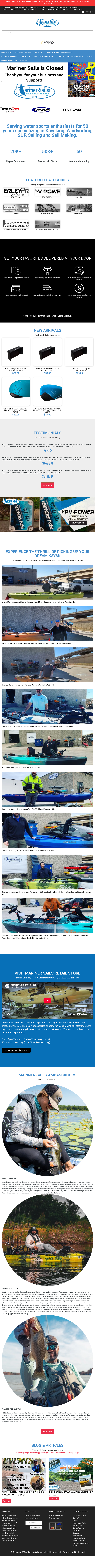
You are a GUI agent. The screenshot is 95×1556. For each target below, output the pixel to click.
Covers (61, 56)
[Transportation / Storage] (47, 224)
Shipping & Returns (79, 1540)
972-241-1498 (7, 8)
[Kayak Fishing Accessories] (81, 88)
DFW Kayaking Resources (28, 9)
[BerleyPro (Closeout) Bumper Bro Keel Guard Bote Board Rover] (16, 391)
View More (47, 485)
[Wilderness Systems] (41, 109)
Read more (6, 1501)
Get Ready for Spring (9, 60)
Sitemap (75, 1545)
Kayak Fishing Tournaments (55, 1453)
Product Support (9, 9)
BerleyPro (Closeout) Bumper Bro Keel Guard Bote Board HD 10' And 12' (47, 410)
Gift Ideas (19, 52)
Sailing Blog (73, 1453)
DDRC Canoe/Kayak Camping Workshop (71, 1492)
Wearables (25, 56)
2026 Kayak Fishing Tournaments (58, 9)
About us (76, 1520)
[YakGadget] (72, 109)
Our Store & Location (79, 1515)
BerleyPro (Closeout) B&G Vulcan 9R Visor (16, 370)
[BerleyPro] (16, 192)
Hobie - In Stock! (52, 52)
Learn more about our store (16, 1050)
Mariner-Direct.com (75, 56)
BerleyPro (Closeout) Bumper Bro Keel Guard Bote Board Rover (16, 410)
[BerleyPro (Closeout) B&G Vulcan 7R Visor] (47, 352)
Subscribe (36, 1528)
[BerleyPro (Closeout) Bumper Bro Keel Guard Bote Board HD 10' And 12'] (47, 391)
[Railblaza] (9, 109)
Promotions (6, 52)
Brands (23, 60)
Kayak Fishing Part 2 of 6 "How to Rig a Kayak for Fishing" (23, 1493)
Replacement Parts (9, 56)
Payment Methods (79, 1538)
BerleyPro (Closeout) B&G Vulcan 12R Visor (79, 370)
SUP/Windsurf (67, 52)
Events (51, 8)
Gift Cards (74, 8)
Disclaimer (76, 1533)
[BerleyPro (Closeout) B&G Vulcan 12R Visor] (79, 352)
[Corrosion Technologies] (16, 224)
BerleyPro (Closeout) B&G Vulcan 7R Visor (47, 370)
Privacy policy (77, 1535)
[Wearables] (79, 208)
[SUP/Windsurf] (47, 208)
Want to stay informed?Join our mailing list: (32, 1517)
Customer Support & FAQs (81, 1543)
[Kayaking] (16, 208)
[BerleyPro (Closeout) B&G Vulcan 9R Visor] (16, 352)
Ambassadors (62, 8)
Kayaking (38, 52)
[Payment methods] (52, 1524)
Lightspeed (79, 1552)
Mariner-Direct (78, 9)
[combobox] (47, 32)
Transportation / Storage (44, 56)
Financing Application (38, 8)
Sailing (28, 52)
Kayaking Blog (22, 1453)
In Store (90, 56)
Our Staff (76, 1518)
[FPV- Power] (47, 192)
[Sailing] (79, 192)
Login (42, 9)
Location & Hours (21, 8)
